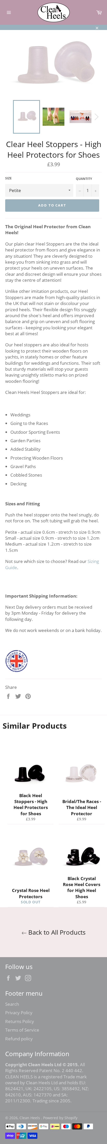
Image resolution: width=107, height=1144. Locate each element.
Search (12, 1004)
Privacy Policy (18, 1013)
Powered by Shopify (60, 1117)
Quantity (84, 179)
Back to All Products (56, 932)
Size (8, 178)
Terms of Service (22, 1030)
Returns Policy (19, 1021)
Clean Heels (30, 1117)
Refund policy (19, 1039)
